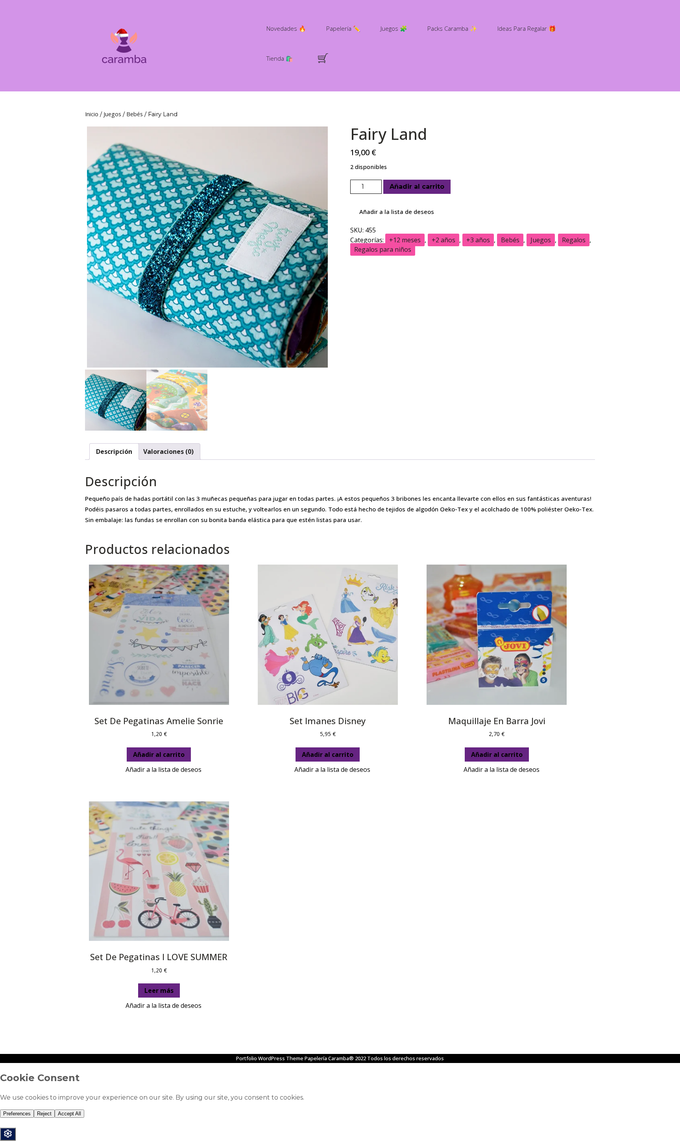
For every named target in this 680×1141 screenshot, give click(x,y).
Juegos (112, 114)
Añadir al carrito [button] (159, 754)
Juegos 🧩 (394, 28)
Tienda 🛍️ (279, 58)
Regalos (574, 240)
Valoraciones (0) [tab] (168, 451)
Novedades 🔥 (286, 28)
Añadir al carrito (417, 186)
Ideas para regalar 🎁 (526, 28)
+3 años (478, 240)
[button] (392, 211)
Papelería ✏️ (343, 28)
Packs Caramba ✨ (452, 28)
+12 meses (405, 240)
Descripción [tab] (114, 451)
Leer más (159, 990)
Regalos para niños (382, 249)
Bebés (134, 114)
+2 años (443, 240)
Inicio (91, 114)
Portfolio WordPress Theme (269, 1058)
